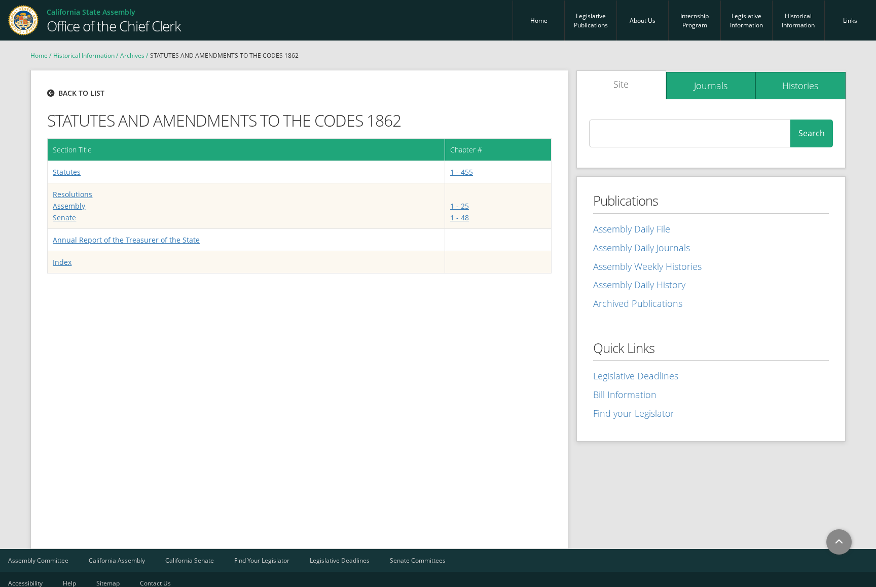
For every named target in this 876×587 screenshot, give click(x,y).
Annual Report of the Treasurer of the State (126, 240)
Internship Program (694, 20)
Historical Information (798, 20)
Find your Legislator (633, 413)
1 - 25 (459, 206)
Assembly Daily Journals (641, 248)
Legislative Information (746, 20)
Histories (800, 86)
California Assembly (117, 560)
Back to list (81, 93)
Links (850, 20)
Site (621, 84)
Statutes (67, 172)
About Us (642, 20)
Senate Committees (418, 560)
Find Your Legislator (261, 560)
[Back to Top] (839, 542)
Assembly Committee (38, 560)
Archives (132, 55)
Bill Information (624, 394)
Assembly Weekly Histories (647, 266)
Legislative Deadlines (635, 376)
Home (539, 20)
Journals (710, 86)
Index (62, 262)
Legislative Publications (591, 20)
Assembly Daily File (631, 229)
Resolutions (72, 194)
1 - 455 (461, 172)
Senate (64, 217)
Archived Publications (637, 303)
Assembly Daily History (639, 285)
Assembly (69, 206)
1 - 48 (459, 217)
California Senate (189, 560)
